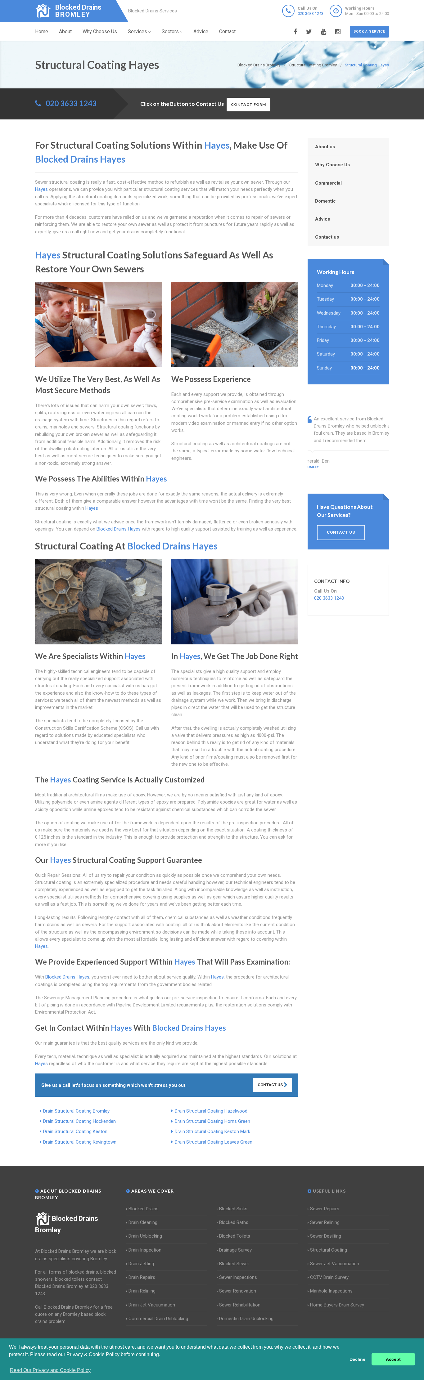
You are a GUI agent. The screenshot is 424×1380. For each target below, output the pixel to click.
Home (41, 31)
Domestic (325, 201)
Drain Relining (142, 1291)
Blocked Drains (144, 1209)
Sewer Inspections (238, 1277)
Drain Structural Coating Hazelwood (211, 1111)
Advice (200, 31)
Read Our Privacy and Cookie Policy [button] (50, 1370)
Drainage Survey (235, 1250)
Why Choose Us (100, 31)
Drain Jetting (141, 1263)
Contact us (327, 237)
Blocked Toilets (234, 1236)
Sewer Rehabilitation (239, 1305)
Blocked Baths (233, 1222)
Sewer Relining (325, 1222)
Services (137, 31)
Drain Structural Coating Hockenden (79, 1121)
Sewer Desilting (325, 1236)
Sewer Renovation (237, 1291)
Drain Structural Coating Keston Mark (212, 1131)
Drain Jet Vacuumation (152, 1305)
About (65, 31)
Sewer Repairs (324, 1209)
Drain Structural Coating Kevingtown (79, 1142)
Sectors (170, 31)
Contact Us (271, 1084)
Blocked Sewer (234, 1263)
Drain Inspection (145, 1250)
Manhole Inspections (331, 1291)
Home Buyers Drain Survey (337, 1305)
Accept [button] (393, 1359)
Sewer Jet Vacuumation (334, 1263)
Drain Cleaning (143, 1222)
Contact (227, 31)
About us (325, 147)
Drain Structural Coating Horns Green (212, 1121)
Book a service (369, 31)
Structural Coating (328, 1250)
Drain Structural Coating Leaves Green (213, 1142)
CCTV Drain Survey (329, 1277)
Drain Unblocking (145, 1236)
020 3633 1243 (310, 13)
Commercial (328, 183)
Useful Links (329, 1191)
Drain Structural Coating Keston (75, 1131)
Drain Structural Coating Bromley (76, 1111)
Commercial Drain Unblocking (158, 1318)
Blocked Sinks (233, 1209)
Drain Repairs (142, 1277)
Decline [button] (357, 1359)
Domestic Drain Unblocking (246, 1318)
